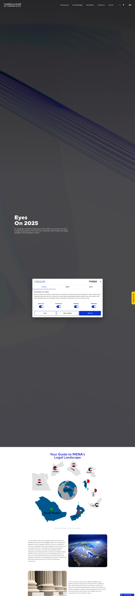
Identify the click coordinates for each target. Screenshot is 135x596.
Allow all (90, 313)
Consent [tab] (44, 286)
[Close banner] (100, 281)
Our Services (64, 5)
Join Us (111, 5)
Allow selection (67, 313)
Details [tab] (67, 286)
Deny (45, 313)
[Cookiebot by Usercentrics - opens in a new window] (90, 282)
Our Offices (90, 5)
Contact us (101, 5)
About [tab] (91, 286)
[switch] (58, 306)
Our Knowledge (77, 5)
